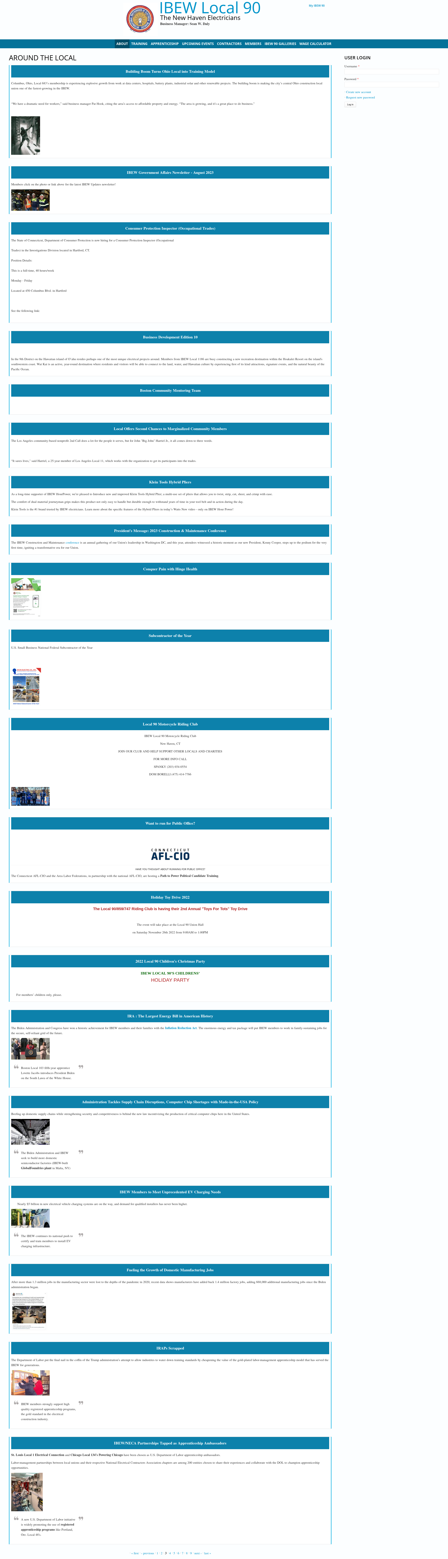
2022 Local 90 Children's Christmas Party (170, 961)
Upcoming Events (198, 43)
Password (351, 79)
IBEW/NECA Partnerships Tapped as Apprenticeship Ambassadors (170, 1443)
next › (198, 1553)
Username (352, 66)
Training (139, 43)
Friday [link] (28, 280)
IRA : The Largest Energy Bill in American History (170, 1016)
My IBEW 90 (317, 5)
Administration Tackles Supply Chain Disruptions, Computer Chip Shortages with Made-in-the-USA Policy (170, 1102)
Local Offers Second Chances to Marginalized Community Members (170, 428)
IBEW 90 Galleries (280, 43)
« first (135, 1553)
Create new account (358, 92)
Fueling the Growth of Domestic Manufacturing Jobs (170, 1270)
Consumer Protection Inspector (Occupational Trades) (170, 228)
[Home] (140, 19)
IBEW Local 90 (210, 7)
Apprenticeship (165, 43)
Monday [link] (16, 280)
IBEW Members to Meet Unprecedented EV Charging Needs (170, 1192)
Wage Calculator (315, 43)
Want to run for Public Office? (170, 823)
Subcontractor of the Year (170, 635)
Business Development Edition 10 (170, 337)
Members (253, 43)
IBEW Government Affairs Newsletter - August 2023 (170, 172)
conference (72, 542)
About (122, 43)
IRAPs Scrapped (170, 1348)
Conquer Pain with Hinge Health (170, 569)
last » (207, 1553)
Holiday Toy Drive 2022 (170, 897)
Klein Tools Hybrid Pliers (170, 482)
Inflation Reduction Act (180, 1028)
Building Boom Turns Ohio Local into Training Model (170, 71)
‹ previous (147, 1553)
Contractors (229, 43)
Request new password (360, 97)
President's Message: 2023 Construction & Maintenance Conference (170, 530)
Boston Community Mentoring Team (170, 390)
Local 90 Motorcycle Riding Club (170, 724)
